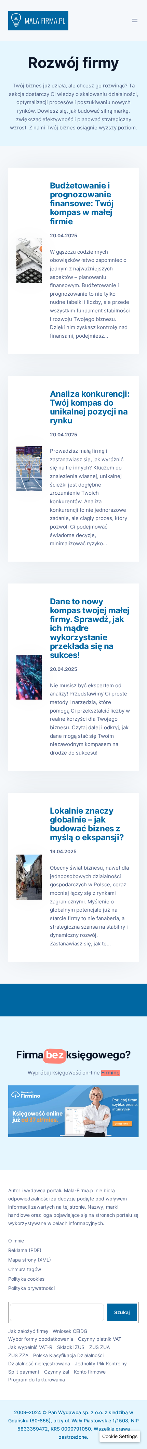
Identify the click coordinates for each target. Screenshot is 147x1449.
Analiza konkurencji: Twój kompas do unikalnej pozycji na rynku (90, 407)
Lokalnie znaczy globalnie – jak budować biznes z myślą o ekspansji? (87, 824)
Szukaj (122, 1312)
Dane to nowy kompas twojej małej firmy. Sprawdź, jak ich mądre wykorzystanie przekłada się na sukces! (90, 628)
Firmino (110, 1073)
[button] (119, 1436)
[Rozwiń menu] (135, 20)
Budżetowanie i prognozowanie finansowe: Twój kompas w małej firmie (82, 203)
